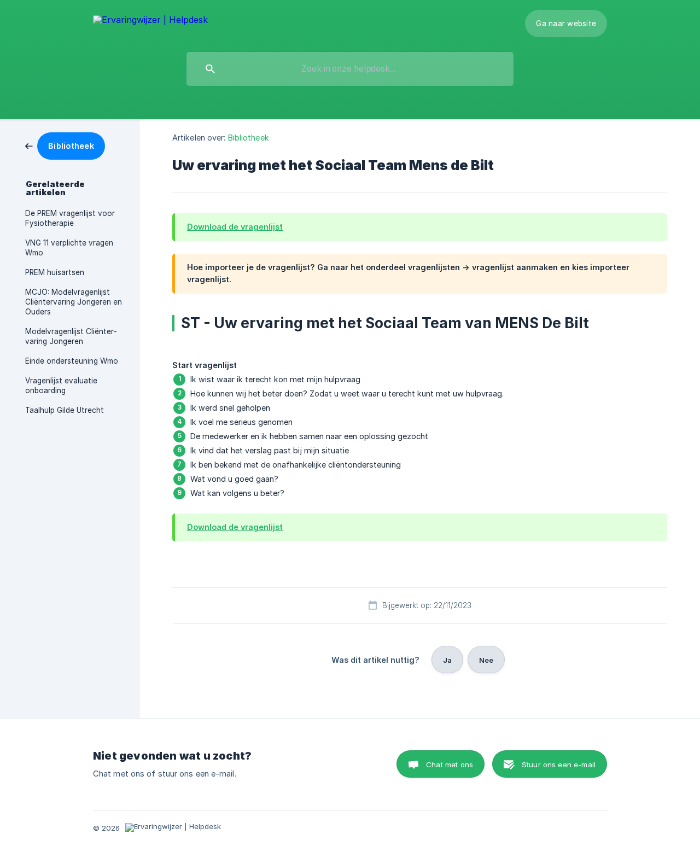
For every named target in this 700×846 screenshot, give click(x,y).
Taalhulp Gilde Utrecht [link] (64, 410)
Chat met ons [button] (449, 764)
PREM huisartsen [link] (54, 272)
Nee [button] (486, 660)
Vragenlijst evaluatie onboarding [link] (61, 385)
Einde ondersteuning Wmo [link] (71, 361)
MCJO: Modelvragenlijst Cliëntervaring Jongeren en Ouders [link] (73, 302)
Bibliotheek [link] (248, 137)
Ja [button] (447, 660)
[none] (150, 20)
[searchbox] (350, 69)
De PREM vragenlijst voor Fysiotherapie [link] (70, 218)
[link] (65, 145)
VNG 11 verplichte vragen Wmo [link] (69, 247)
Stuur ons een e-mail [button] (559, 764)
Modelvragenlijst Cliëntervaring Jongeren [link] (71, 336)
